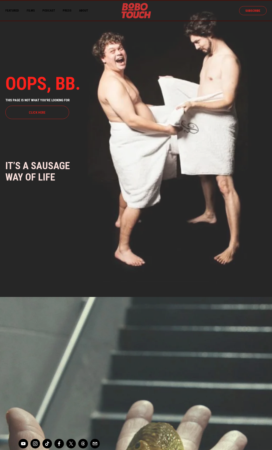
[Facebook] (59, 443)
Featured (12, 10)
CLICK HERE (37, 112)
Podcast (48, 10)
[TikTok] (47, 443)
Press (67, 10)
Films (31, 10)
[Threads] (83, 443)
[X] (71, 443)
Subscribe (252, 11)
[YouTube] (23, 443)
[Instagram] (35, 443)
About (83, 10)
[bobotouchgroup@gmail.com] (95, 443)
